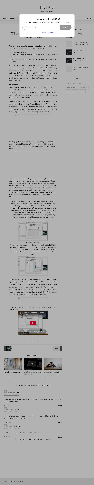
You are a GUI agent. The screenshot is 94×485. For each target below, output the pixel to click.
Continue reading (47, 32)
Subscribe (65, 27)
